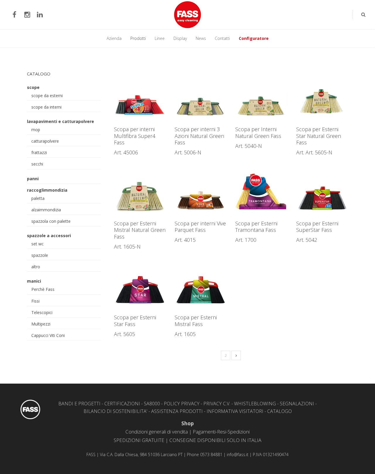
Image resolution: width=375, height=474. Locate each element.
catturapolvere (45, 141)
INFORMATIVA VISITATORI (235, 411)
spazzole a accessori (49, 235)
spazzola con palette (51, 221)
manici (34, 281)
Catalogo (38, 74)
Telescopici (41, 312)
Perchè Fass (42, 289)
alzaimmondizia (46, 209)
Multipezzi (40, 324)
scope (33, 87)
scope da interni (46, 107)
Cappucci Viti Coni (48, 335)
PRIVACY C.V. (216, 403)
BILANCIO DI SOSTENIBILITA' (115, 411)
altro (35, 266)
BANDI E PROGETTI (79, 403)
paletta (38, 198)
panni (33, 178)
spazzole (39, 255)
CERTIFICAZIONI (122, 403)
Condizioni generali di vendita (156, 431)
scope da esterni (47, 95)
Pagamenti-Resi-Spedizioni (221, 431)
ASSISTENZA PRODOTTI (177, 411)
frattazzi (39, 152)
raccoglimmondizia (47, 190)
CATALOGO (279, 411)
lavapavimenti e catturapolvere (60, 121)
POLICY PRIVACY (182, 403)
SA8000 (152, 403)
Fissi (35, 301)
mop (35, 129)
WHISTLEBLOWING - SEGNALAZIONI (274, 403)
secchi (37, 164)
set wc (37, 244)
